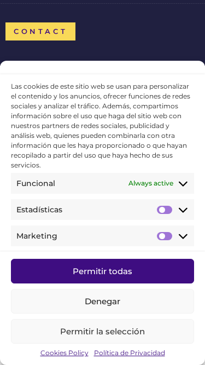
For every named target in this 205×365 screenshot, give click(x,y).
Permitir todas (102, 271)
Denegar (102, 301)
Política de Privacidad (129, 353)
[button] (40, 31)
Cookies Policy (64, 353)
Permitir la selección (102, 331)
